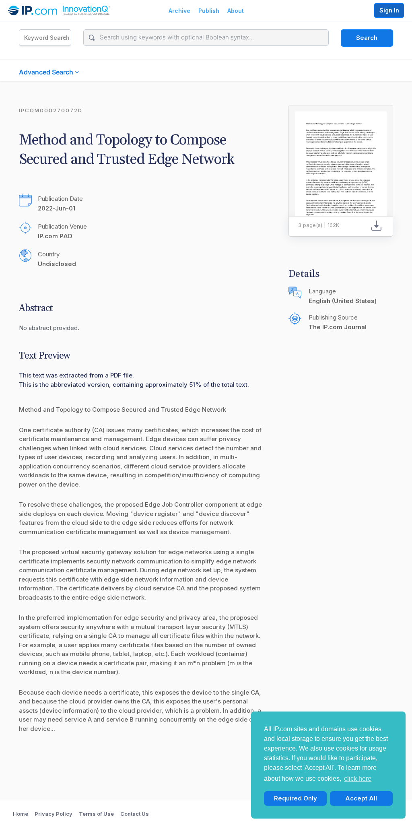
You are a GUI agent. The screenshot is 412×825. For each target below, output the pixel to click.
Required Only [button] (295, 798)
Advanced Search (47, 72)
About (235, 10)
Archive (179, 10)
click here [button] (357, 778)
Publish (208, 10)
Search (366, 37)
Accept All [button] (361, 798)
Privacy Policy (53, 814)
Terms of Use (96, 814)
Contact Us (134, 814)
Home (20, 814)
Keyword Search (47, 37)
